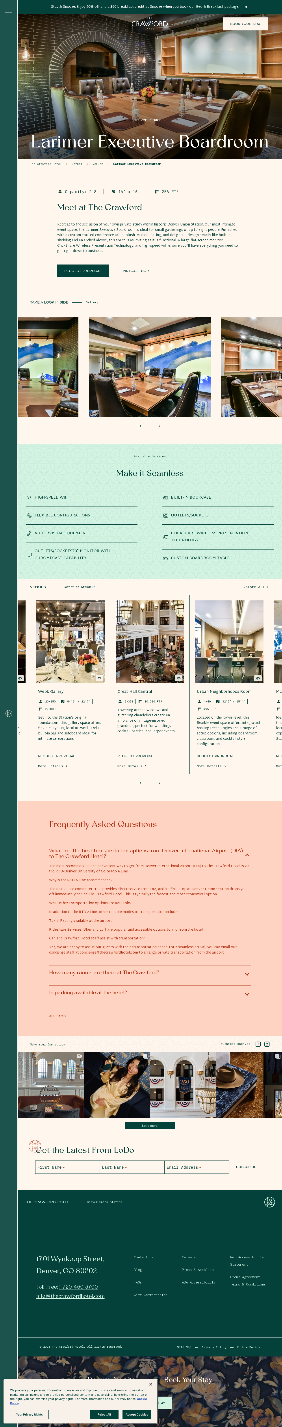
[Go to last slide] (142, 426)
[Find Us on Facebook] (258, 1044)
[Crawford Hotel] (8, 713)
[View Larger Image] (150, 367)
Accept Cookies (137, 1414)
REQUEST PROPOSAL (136, 756)
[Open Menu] (8, 14)
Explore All (252, 587)
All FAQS (57, 1016)
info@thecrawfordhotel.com (70, 1296)
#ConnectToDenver (234, 1044)
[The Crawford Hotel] (150, 23)
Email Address (184, 1167)
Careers (189, 1257)
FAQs (138, 1282)
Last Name (114, 1167)
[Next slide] (156, 426)
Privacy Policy (214, 1347)
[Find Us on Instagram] (267, 1044)
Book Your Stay (245, 24)
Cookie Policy (248, 1347)
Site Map (184, 1347)
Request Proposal (83, 271)
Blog (138, 1270)
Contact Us (144, 1257)
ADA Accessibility (199, 1282)
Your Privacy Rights (29, 1414)
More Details (50, 766)
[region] (81, 1401)
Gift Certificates (151, 1295)
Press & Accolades (199, 1270)
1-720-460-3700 (78, 1287)
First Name (51, 1167)
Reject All (104, 1414)
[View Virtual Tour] (20, 678)
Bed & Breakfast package (217, 7)
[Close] (151, 1384)
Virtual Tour (136, 271)
